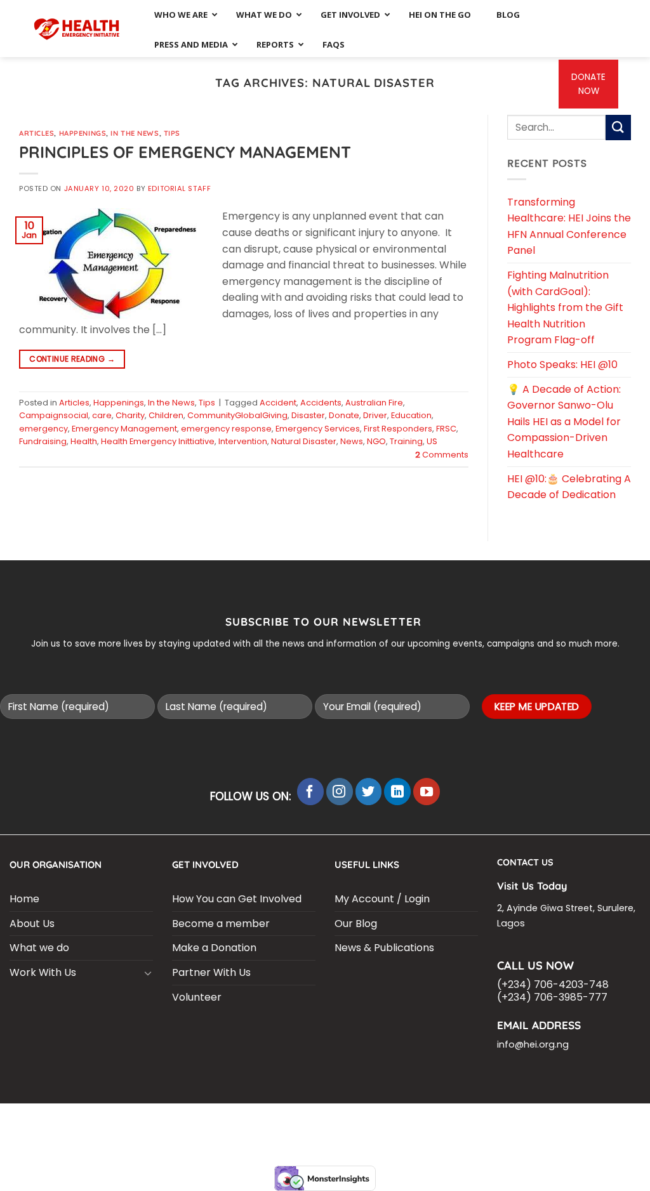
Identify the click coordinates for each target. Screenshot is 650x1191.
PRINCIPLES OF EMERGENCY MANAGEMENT (185, 151)
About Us (32, 923)
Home (24, 899)
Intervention (242, 441)
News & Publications (384, 947)
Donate (344, 415)
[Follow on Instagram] (339, 791)
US (432, 441)
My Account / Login (382, 899)
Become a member (221, 923)
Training (406, 441)
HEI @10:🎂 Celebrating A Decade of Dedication (569, 487)
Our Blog (356, 923)
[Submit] (618, 127)
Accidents (321, 402)
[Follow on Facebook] (310, 791)
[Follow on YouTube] (426, 791)
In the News (134, 133)
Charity (130, 415)
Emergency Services (317, 428)
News (351, 441)
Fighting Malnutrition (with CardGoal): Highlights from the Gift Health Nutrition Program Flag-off (565, 307)
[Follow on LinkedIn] (397, 791)
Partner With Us (211, 972)
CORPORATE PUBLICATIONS (224, 1129)
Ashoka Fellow (516, 1120)
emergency (43, 428)
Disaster (308, 415)
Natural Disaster (303, 441)
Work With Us (43, 972)
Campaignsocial (53, 415)
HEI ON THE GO (317, 1129)
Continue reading (72, 358)
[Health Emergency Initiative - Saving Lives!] (77, 28)
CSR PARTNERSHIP (102, 1120)
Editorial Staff (179, 188)
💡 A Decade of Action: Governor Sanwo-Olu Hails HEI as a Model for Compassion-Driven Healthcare (564, 421)
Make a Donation (214, 947)
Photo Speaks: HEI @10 (562, 364)
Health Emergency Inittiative (158, 441)
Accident (278, 402)
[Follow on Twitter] (368, 791)
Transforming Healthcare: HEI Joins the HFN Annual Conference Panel (569, 226)
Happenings (83, 133)
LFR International (313, 1120)
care (102, 415)
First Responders (398, 428)
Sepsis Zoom (448, 1120)
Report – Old (383, 1129)
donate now (588, 84)
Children (166, 415)
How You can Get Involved (237, 899)
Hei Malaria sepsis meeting (207, 1120)
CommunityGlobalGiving (237, 415)
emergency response (226, 428)
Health (83, 441)
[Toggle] (148, 972)
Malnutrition (587, 1120)
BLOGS (43, 1120)
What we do (39, 947)
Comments (441, 454)
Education (411, 415)
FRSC (446, 428)
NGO (376, 441)
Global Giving (451, 1129)
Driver (375, 415)
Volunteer (197, 997)
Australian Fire (374, 402)
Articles (36, 133)
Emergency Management (124, 428)
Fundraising (43, 441)
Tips (172, 133)
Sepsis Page (387, 1120)
